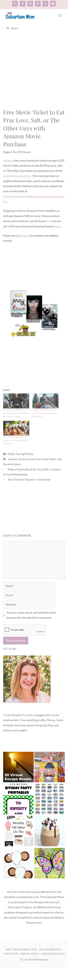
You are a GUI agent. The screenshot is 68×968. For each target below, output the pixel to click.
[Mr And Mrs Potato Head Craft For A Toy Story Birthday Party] (49, 768)
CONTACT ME (10, 953)
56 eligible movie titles (17, 176)
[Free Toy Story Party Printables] (18, 800)
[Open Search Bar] (60, 15)
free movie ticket (45, 459)
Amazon (8, 160)
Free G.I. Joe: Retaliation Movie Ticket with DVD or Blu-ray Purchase (16, 413)
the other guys (12, 464)
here (48, 221)
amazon (12, 459)
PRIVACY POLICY (30, 953)
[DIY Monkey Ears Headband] (18, 864)
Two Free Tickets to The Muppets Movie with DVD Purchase (16, 440)
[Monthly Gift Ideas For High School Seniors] (18, 832)
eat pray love (26, 459)
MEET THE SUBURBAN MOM (21, 949)
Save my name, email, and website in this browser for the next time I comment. (31, 615)
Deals (11, 454)
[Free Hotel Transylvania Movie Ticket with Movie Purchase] (45, 400)
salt (59, 459)
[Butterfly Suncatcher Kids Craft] (49, 864)
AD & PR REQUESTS (50, 949)
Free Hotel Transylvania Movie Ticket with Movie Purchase (44, 413)
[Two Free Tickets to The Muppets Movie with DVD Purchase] (16, 428)
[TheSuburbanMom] (20, 15)
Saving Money (24, 454)
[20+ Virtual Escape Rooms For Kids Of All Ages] (18, 768)
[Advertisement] (34, 73)
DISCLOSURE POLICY (53, 953)
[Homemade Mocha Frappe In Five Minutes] (49, 832)
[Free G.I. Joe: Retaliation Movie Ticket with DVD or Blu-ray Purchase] (16, 400)
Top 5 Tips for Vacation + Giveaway (29, 479)
